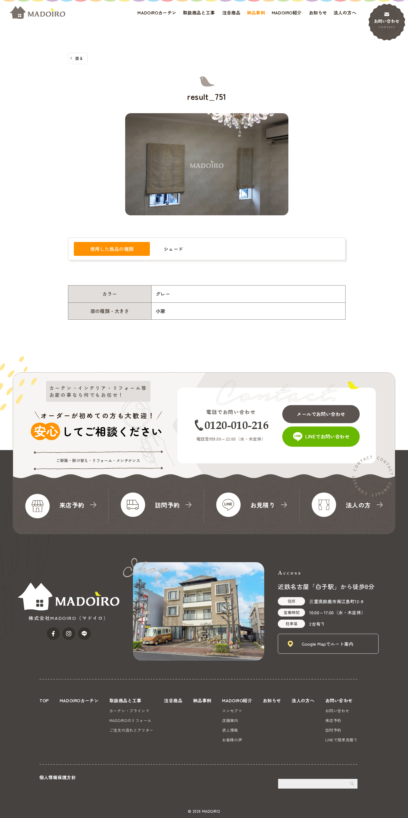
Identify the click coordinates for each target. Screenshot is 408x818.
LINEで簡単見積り (341, 740)
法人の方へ (345, 12)
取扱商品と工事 (199, 12)
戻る (79, 58)
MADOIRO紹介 (287, 12)
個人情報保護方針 (57, 777)
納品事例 (256, 12)
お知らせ (318, 12)
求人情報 (230, 730)
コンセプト (232, 710)
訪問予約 (333, 730)
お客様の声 (232, 740)
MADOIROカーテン (157, 12)
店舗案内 (230, 720)
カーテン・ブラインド (129, 710)
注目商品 (231, 12)
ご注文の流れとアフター (131, 730)
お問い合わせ (387, 21)
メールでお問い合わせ (321, 413)
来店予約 (333, 720)
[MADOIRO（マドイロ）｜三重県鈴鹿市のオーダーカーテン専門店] (37, 12)
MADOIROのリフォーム (130, 720)
